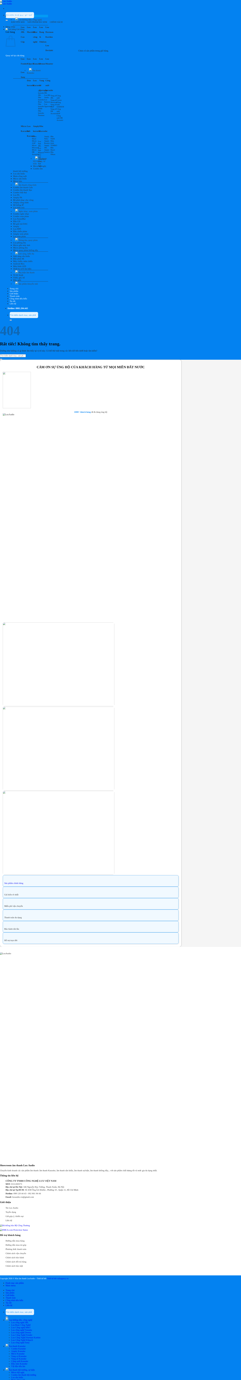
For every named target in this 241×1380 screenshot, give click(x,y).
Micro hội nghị (39, 166)
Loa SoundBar (19, 219)
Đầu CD (16, 221)
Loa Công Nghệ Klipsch (22, 1340)
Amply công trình (21, 202)
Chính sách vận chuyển (16, 1253)
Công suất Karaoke (19, 1361)
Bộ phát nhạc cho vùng (23, 200)
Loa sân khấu (19, 174)
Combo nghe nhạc (21, 214)
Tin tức (13, 301)
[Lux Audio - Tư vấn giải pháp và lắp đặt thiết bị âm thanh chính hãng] (6, 2)
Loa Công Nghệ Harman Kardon (25, 1337)
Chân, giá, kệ (19, 277)
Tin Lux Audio (12, 1208)
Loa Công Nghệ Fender (21, 1335)
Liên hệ (13, 304)
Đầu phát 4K (18, 259)
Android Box (19, 264)
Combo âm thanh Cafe (23, 187)
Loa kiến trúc (19, 207)
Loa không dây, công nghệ (30, 20)
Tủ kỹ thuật (18, 275)
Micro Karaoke (18, 1354)
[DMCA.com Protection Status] (14, 1230)
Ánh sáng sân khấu (21, 256)
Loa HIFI (17, 229)
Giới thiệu (14, 293)
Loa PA (16, 195)
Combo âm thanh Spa (22, 190)
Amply (16, 226)
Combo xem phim (21, 216)
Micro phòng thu (20, 248)
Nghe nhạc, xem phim (28, 211)
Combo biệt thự (20, 192)
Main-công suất (20, 176)
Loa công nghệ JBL (20, 1322)
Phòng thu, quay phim (28, 240)
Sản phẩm (14, 291)
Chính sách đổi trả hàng (16, 1262)
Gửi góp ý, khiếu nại (15, 1216)
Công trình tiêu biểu (18, 299)
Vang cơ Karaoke (18, 1356)
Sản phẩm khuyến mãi (28, 284)
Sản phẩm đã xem (37, 22)
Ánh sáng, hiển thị (26, 254)
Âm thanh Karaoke (34, 71)
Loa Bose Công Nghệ (21, 1325)
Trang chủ (14, 288)
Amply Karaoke (18, 1351)
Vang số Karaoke (18, 1359)
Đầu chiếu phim (20, 231)
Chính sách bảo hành (15, 1257)
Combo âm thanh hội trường (23, 1375)
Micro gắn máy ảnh (21, 245)
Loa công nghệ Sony (20, 1342)
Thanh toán (15, 296)
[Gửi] (7, 20)
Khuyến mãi (18, 22)
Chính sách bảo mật (14, 1266)
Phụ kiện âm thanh (26, 272)
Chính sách (56, 22)
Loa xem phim (19, 236)
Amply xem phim (20, 234)
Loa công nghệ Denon (21, 1332)
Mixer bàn (17, 181)
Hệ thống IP (18, 205)
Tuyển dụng (11, 1212)
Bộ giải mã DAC (20, 224)
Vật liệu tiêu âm (18, 1366)
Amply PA (17, 197)
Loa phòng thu (19, 243)
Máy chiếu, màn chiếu (22, 261)
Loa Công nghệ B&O (20, 1327)
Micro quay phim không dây (25, 250)
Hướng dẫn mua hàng (15, 1241)
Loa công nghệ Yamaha (21, 1330)
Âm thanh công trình (27, 185)
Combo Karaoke (18, 1349)
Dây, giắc (17, 280)
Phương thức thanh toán (16, 1249)
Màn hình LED (19, 266)
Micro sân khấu (20, 179)
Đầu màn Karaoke (19, 1364)
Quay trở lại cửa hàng (15, 55)
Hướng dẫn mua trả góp (16, 1245)
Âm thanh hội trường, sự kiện (40, 161)
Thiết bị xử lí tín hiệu (22, 269)
